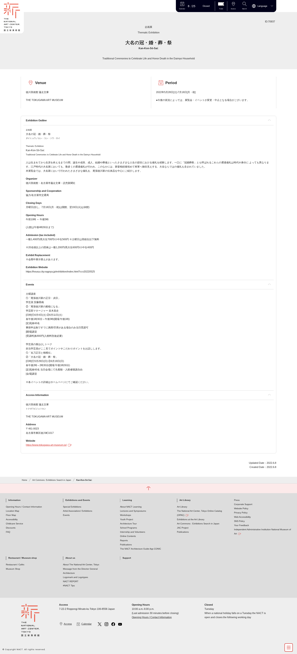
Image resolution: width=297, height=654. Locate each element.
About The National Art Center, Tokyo (81, 564)
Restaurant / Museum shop (22, 558)
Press (237, 500)
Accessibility (12, 519)
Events (66, 515)
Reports (124, 540)
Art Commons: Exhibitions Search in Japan (51, 480)
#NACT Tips (69, 585)
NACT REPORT (70, 581)
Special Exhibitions (72, 506)
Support (127, 558)
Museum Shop (13, 569)
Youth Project (126, 519)
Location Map (12, 511)
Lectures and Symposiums (133, 511)
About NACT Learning (131, 506)
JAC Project (182, 528)
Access (68, 624)
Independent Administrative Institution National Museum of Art (262, 531)
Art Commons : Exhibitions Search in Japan (198, 523)
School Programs (128, 528)
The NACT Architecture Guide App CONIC (140, 549)
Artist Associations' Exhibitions (77, 511)
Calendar (86, 624)
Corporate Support (243, 504)
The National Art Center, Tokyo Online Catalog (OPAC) (199, 513)
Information (14, 500)
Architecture (69, 573)
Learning (127, 500)
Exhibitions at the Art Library (190, 519)
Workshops (125, 515)
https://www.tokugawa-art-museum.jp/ (46, 445)
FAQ (8, 532)
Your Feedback (241, 525)
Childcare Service (14, 523)
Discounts (10, 528)
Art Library (185, 500)
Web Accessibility (242, 517)
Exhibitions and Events (77, 500)
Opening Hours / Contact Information (24, 506)
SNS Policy (239, 521)
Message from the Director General (80, 569)
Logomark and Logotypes (75, 577)
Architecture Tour (128, 523)
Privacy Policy (241, 512)
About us (70, 558)
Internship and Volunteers (132, 532)
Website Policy (241, 508)
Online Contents (128, 536)
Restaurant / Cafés (15, 564)
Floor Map (11, 515)
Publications (126, 544)
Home (24, 480)
